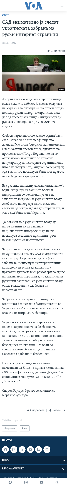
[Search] (57, 482)
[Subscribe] (46, 449)
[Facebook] (10, 482)
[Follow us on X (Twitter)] (22, 449)
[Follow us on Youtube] (30, 449)
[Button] (56, 51)
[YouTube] (41, 482)
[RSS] (38, 449)
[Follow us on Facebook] (5, 449)
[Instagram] (25, 482)
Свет (5, 15)
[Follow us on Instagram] (13, 449)
